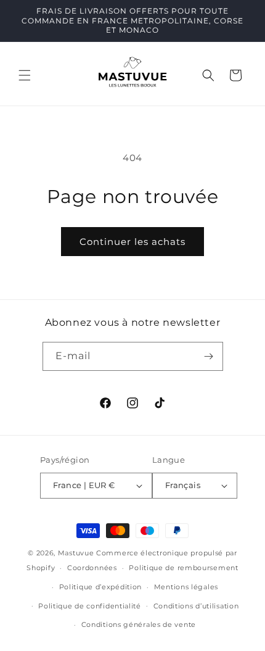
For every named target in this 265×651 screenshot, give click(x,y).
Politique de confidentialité (89, 606)
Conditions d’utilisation (196, 606)
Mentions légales (186, 587)
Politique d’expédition (100, 587)
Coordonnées (92, 567)
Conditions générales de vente (138, 624)
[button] (24, 75)
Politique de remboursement (183, 567)
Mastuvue (76, 553)
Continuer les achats (133, 241)
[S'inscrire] (208, 356)
